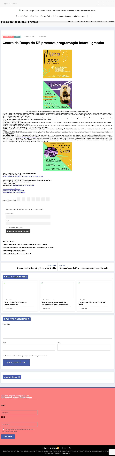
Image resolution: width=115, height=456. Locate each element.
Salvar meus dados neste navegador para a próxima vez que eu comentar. (26, 356)
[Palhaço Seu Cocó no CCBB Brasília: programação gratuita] (20, 290)
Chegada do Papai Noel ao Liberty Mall (17, 254)
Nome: (3, 405)
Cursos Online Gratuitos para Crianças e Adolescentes (62, 16)
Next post (62, 265)
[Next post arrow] (111, 266)
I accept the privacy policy (15, 227)
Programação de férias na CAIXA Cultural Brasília (92, 303)
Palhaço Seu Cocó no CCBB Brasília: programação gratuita (15, 303)
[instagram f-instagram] (97, 3)
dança (17, 36)
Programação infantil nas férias (15, 251)
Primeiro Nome (10, 214)
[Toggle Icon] (99, 16)
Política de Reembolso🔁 (50, 448)
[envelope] (33, 199)
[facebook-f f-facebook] (102, 3)
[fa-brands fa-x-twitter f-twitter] (107, 3)
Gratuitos (34, 16)
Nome (4, 342)
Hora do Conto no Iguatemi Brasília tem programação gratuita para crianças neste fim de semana (55, 303)
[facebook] (18, 199)
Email (7, 220)
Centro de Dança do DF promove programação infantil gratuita (25, 244)
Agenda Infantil (22, 16)
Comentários (6, 324)
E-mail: (3, 417)
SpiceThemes (66, 453)
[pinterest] (38, 199)
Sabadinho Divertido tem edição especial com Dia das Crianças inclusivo (29, 247)
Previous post (52, 265)
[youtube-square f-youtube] (112, 3)
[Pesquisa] (89, 16)
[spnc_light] (95, 16)
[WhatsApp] (43, 199)
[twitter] (23, 199)
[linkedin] (28, 199)
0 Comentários (42, 36)
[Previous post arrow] (3, 266)
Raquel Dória (9, 300)
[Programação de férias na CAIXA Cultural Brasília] (94, 290)
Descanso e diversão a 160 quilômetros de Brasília (36, 268)
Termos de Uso (66, 448)
